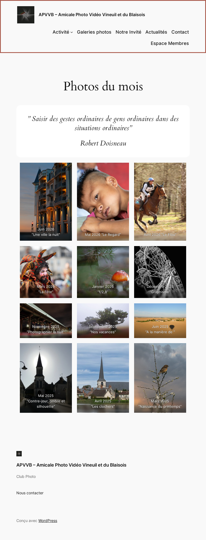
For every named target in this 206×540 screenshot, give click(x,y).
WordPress (47, 520)
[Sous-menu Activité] (71, 32)
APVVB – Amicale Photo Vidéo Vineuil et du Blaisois (92, 14)
